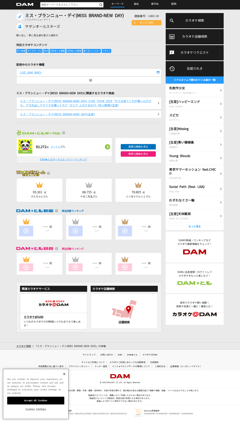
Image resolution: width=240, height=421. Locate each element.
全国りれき (195, 68)
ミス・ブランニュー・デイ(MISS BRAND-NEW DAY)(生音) (57, 114)
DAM (120, 355)
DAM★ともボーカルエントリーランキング (63, 159)
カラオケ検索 (194, 20)
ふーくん (55, 146)
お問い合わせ (106, 355)
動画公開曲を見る (138, 146)
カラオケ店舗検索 (194, 36)
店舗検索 (124, 322)
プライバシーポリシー (79, 366)
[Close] (64, 374)
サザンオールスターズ (42, 26)
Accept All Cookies (35, 400)
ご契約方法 (160, 366)
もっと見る (195, 226)
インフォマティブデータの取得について (131, 366)
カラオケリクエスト (194, 52)
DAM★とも (132, 355)
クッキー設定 (101, 366)
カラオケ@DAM (33, 317)
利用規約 (154, 362)
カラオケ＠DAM (149, 355)
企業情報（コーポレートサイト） (186, 366)
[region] (36, 394)
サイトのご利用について (93, 362)
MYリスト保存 (146, 23)
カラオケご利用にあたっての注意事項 (127, 362)
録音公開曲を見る (138, 154)
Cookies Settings (35, 409)
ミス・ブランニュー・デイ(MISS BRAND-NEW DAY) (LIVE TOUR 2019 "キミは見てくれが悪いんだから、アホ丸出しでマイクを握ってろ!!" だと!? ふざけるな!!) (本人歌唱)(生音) (85, 103)
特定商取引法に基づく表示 (51, 366)
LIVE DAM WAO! (30, 72)
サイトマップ (89, 355)
